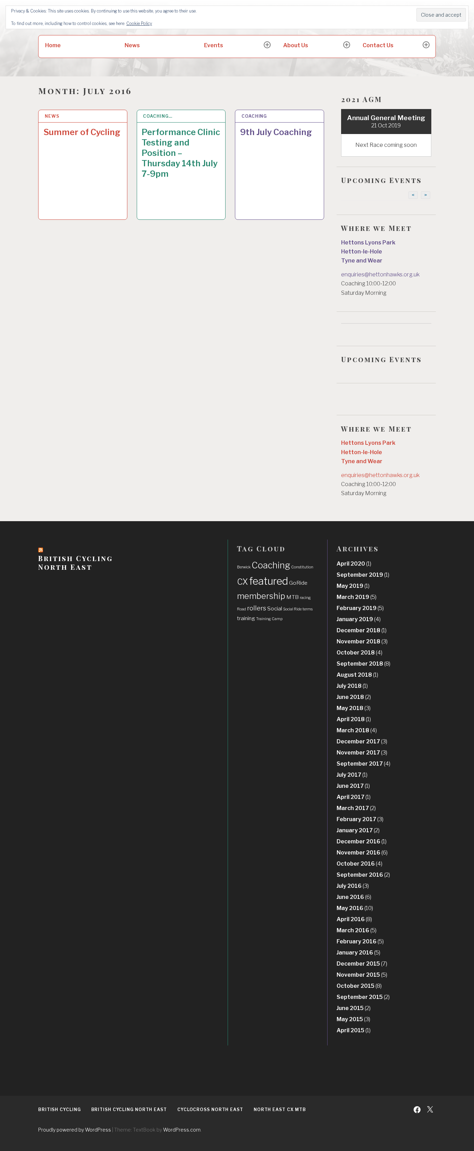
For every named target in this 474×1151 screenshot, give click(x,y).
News (132, 45)
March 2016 (356, 930)
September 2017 (363, 763)
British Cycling (59, 1109)
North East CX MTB (280, 1109)
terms (308, 609)
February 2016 (360, 941)
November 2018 (362, 641)
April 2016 (354, 919)
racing (305, 597)
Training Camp (269, 619)
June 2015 (354, 1008)
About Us (295, 45)
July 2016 (353, 886)
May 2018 (354, 708)
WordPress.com (182, 1130)
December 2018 (362, 630)
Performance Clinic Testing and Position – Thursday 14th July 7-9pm (181, 153)
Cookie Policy (139, 23)
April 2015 (354, 1030)
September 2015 (363, 997)
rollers (256, 608)
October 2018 (359, 652)
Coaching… (157, 116)
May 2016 (355, 908)
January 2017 (358, 830)
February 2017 (360, 819)
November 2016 (362, 852)
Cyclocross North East (210, 1109)
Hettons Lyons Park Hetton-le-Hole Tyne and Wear (368, 251)
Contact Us (378, 45)
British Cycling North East (75, 562)
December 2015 (362, 963)
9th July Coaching (276, 132)
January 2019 (359, 619)
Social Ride (292, 609)
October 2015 (359, 986)
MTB (292, 597)
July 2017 (352, 774)
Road (241, 609)
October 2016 (359, 863)
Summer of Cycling (81, 132)
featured (268, 581)
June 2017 (353, 786)
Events (213, 45)
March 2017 (356, 808)
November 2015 (362, 974)
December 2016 (362, 841)
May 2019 (353, 586)
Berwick (244, 567)
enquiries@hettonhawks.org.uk (380, 274)
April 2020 (354, 563)
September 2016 (363, 874)
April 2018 (354, 719)
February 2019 (360, 608)
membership (261, 596)
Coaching (254, 116)
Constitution (302, 567)
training (246, 618)
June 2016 (354, 897)
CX (242, 582)
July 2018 (352, 686)
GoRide (298, 582)
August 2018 (357, 675)
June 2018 (354, 697)
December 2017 (362, 741)
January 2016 (358, 952)
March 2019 (356, 597)
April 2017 (354, 797)
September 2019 (363, 575)
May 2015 (353, 1019)
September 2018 (363, 663)
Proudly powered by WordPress (74, 1130)
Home (53, 45)
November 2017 (362, 752)
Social (274, 608)
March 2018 (357, 730)
